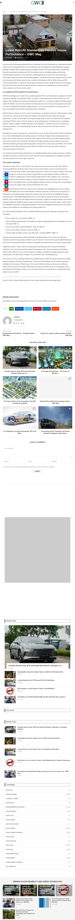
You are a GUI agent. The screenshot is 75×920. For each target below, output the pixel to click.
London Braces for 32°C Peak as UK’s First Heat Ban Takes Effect (38, 749)
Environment (38, 803)
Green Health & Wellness (38, 832)
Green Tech (38, 845)
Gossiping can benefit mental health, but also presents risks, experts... (41, 697)
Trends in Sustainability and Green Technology (37, 882)
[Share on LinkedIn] (6, 185)
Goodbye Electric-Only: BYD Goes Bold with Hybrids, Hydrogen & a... (35, 665)
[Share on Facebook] (6, 174)
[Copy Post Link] (6, 192)
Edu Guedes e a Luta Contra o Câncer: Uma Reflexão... (36, 688)
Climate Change (38, 794)
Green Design (38, 820)
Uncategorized (38, 866)
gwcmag (17, 317)
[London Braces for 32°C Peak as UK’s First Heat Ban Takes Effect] (10, 683)
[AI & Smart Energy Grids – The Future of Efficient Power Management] (55, 357)
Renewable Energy (38, 853)
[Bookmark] (34, 348)
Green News (38, 836)
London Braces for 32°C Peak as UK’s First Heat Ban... (36, 680)
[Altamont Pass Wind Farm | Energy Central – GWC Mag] (55, 387)
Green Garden (38, 828)
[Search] (74, 2)
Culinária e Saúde (38, 798)
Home (4, 11)
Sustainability (38, 858)
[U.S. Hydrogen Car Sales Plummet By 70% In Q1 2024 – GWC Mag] (20, 417)
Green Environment (38, 824)
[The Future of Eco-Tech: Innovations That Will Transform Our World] (20, 387)
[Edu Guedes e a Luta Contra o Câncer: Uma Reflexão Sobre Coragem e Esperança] (10, 691)
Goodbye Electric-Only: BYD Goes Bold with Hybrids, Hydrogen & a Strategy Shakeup (42, 728)
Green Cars (38, 815)
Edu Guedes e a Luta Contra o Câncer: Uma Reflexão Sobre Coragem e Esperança (43, 760)
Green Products (38, 841)
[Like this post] (12, 309)
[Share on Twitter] (6, 178)
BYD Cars (38, 790)
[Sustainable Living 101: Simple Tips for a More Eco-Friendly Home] (10, 674)
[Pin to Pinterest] (6, 182)
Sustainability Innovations (38, 862)
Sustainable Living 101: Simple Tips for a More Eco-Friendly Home (40, 672)
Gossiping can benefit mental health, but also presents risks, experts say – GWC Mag (43, 772)
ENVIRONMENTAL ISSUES (38, 807)
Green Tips (38, 849)
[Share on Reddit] (6, 189)
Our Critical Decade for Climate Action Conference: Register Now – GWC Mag (61, 900)
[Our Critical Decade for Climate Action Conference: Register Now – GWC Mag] (45, 903)
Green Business (38, 811)
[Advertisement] (37, 499)
